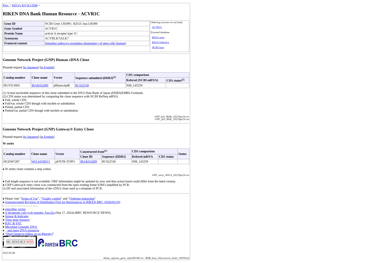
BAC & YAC (13, 223)
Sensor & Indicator (16, 216)
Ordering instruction (82, 198)
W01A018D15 (40, 161)
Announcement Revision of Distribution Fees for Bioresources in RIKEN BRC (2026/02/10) (62, 202)
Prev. (6, 5)
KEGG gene (158, 37)
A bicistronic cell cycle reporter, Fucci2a (30, 212)
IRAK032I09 (40, 85)
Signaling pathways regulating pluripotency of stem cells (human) (85, 43)
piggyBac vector (15, 209)
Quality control (51, 198)
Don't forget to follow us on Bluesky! (29, 234)
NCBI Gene (158, 47)
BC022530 (82, 85)
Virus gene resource (17, 219)
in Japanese (31, 67)
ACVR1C (157, 27)
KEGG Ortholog (160, 42)
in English (47, 67)
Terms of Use (29, 198)
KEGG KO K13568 (25, 5)
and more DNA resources (23, 230)
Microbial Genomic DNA (21, 226)
